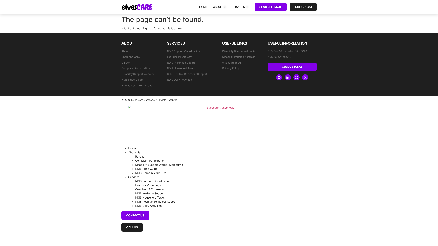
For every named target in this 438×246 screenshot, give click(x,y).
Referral (140, 156)
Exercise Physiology (148, 185)
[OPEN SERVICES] (247, 7)
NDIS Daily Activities (148, 205)
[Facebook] (279, 77)
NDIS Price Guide (146, 168)
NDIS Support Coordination (152, 181)
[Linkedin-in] (288, 77)
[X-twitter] (305, 77)
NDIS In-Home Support (150, 193)
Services (133, 177)
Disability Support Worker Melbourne (159, 164)
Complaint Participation (150, 160)
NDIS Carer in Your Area (150, 173)
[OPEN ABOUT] (224, 7)
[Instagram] (296, 77)
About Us (134, 152)
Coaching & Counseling (150, 189)
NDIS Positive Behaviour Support (156, 201)
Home (132, 148)
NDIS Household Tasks (150, 197)
